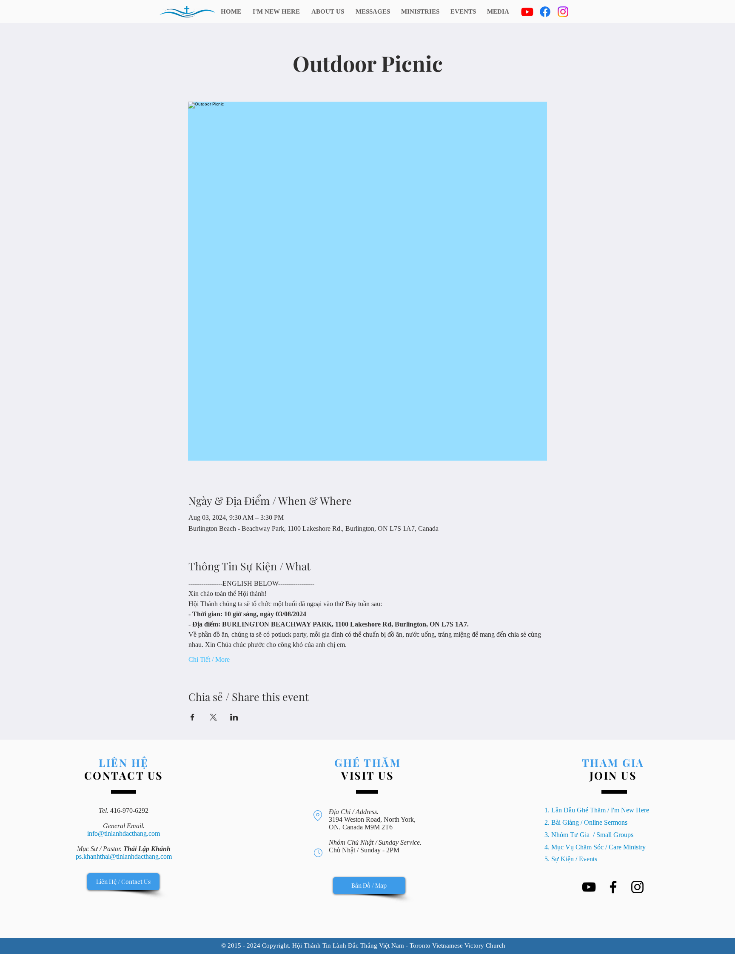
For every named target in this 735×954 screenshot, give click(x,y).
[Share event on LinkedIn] (234, 717)
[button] (420, 11)
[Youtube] (527, 12)
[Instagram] (563, 12)
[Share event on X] (213, 717)
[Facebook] (545, 12)
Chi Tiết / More (209, 659)
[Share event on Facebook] (192, 717)
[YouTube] (589, 887)
